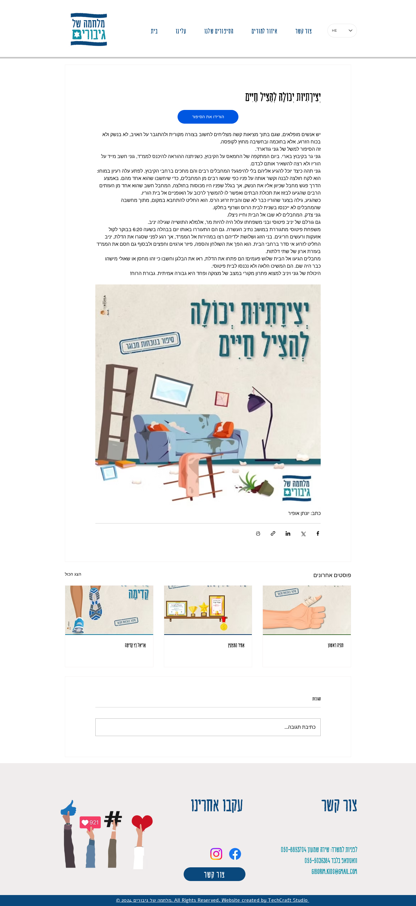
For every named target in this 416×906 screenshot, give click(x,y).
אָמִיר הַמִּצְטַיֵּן (236, 645)
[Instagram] (216, 854)
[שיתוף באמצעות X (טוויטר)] (303, 533)
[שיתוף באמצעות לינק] (273, 533)
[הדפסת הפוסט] (258, 533)
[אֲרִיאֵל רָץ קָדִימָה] (109, 610)
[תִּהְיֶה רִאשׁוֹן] (307, 610)
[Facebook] (235, 854)
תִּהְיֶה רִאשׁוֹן (336, 645)
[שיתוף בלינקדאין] (288, 533)
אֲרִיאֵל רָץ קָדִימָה (135, 645)
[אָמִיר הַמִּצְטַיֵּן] (208, 610)
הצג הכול (73, 574)
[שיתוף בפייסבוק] (318, 533)
